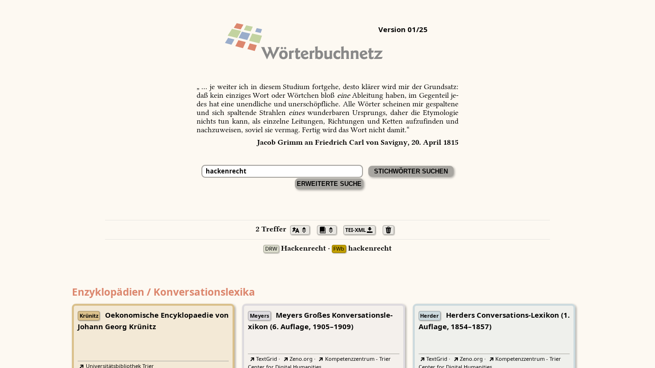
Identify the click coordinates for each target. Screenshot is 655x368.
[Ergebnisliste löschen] (391, 229)
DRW (271, 249)
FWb (338, 249)
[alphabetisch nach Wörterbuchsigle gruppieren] (329, 229)
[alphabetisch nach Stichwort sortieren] (302, 229)
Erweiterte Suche (329, 183)
